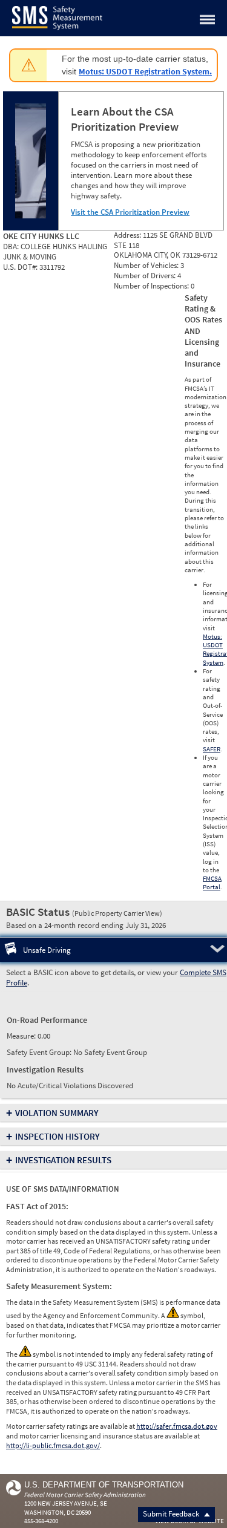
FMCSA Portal (212, 882)
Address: (128, 235)
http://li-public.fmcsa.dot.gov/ (53, 1445)
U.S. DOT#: (21, 267)
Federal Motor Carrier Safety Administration (85, 1494)
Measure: (22, 1036)
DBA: (12, 246)
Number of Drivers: (145, 275)
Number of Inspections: (152, 286)
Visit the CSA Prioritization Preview (130, 212)
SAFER (211, 749)
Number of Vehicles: (147, 265)
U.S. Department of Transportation (103, 1484)
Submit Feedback (172, 1514)
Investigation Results (63, 1160)
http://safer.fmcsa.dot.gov (176, 1426)
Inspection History (57, 1136)
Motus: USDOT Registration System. (145, 71)
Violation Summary (57, 1112)
